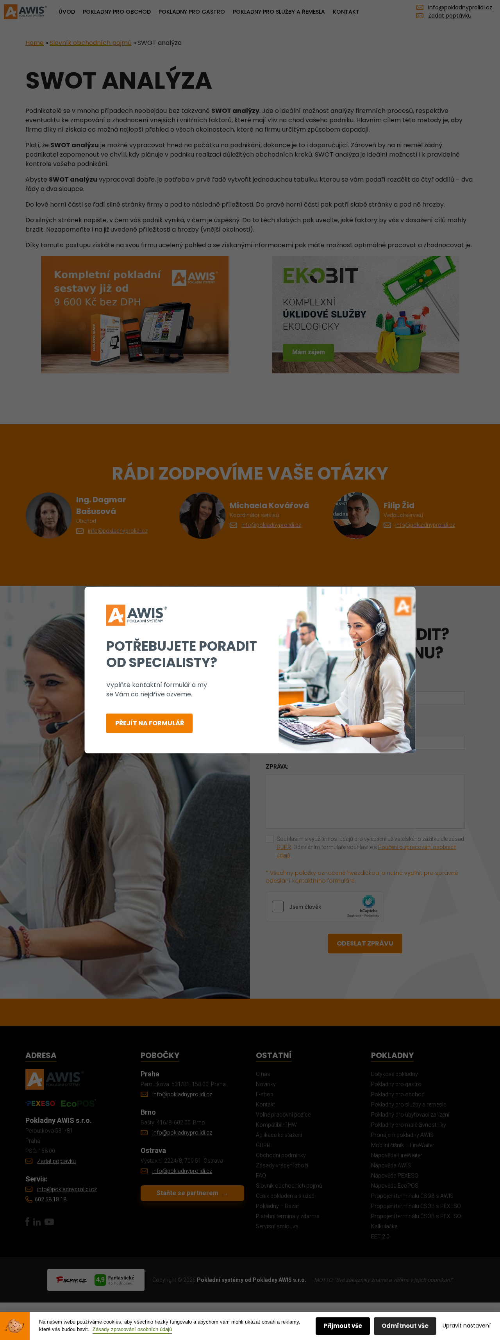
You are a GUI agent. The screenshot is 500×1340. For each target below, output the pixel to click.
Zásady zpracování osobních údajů (132, 1329)
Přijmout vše (342, 1326)
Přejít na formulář (149, 723)
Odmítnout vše (405, 1326)
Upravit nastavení (467, 1325)
